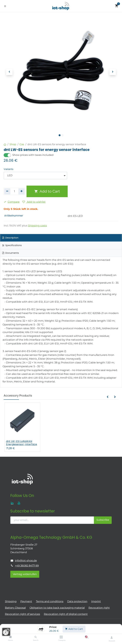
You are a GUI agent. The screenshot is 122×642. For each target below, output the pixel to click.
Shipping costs (37, 225)
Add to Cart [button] (49, 191)
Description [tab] (11, 237)
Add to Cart (75, 628)
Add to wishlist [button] (36, 201)
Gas (22, 144)
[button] (9, 72)
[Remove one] (7, 191)
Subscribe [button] (102, 519)
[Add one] (21, 191)
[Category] (61, 637)
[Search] (35, 637)
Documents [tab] (12, 252)
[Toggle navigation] (5, 6)
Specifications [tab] (13, 245)
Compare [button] (14, 201)
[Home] (10, 637)
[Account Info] (111, 637)
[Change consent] (6, 632)
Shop (13, 144)
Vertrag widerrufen (25, 574)
